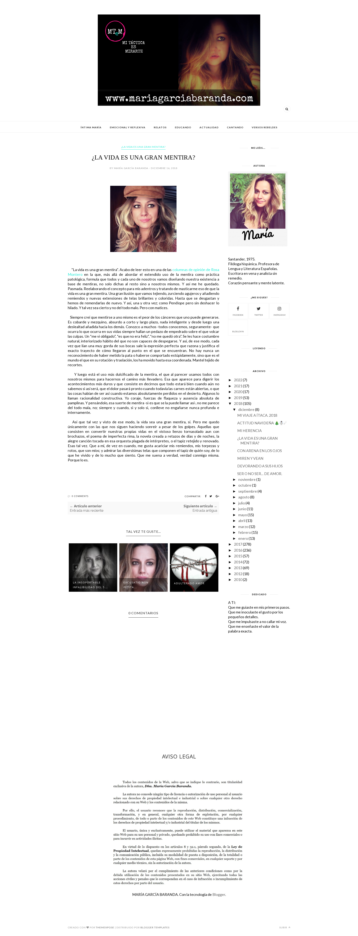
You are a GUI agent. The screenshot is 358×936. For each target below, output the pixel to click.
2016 (238, 550)
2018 (238, 403)
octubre (244, 485)
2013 (238, 567)
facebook (238, 315)
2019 (238, 397)
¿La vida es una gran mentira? (143, 146)
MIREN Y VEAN (250, 458)
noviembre (247, 479)
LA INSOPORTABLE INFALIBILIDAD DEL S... (90, 585)
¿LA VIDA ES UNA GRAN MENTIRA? (257, 440)
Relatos (160, 127)
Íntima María (91, 127)
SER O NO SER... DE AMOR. (259, 473)
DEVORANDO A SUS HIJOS (260, 466)
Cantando (235, 127)
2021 (238, 386)
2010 (238, 579)
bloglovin (238, 331)
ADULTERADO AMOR (189, 583)
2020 (238, 391)
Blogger (218, 894)
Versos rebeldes (264, 127)
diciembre (246, 409)
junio (242, 508)
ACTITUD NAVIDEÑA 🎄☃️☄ (262, 423)
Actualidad (209, 127)
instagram (279, 315)
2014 (238, 562)
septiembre (247, 491)
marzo (243, 526)
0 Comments (80, 496)
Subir (283, 927)
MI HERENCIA (249, 430)
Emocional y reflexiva (127, 127)
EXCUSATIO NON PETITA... (136, 585)
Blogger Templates (154, 927)
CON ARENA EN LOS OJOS (259, 450)
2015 (238, 556)
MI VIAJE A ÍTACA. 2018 (257, 415)
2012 (238, 573)
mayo (242, 514)
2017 (238, 544)
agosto (243, 497)
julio (241, 503)
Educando (183, 127)
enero (243, 538)
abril (241, 520)
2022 (238, 380)
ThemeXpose (105, 927)
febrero (244, 532)
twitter (258, 315)
